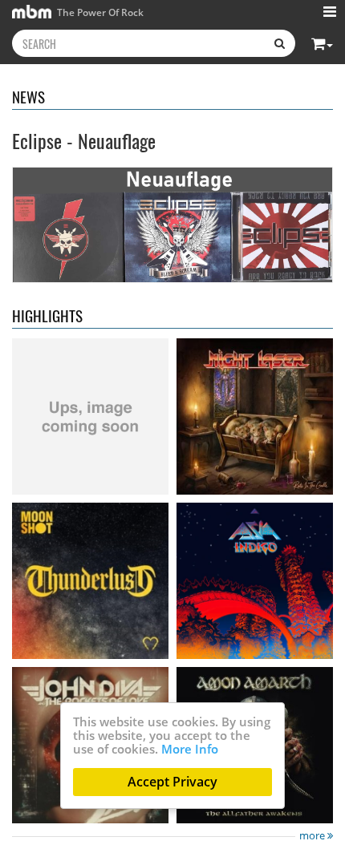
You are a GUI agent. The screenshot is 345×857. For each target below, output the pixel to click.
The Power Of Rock (99, 12)
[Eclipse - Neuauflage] (172, 224)
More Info (189, 749)
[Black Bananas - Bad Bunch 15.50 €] (90, 416)
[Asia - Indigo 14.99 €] (255, 581)
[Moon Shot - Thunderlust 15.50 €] (90, 581)
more (313, 836)
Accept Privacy (172, 781)
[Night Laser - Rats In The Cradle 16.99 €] (255, 416)
